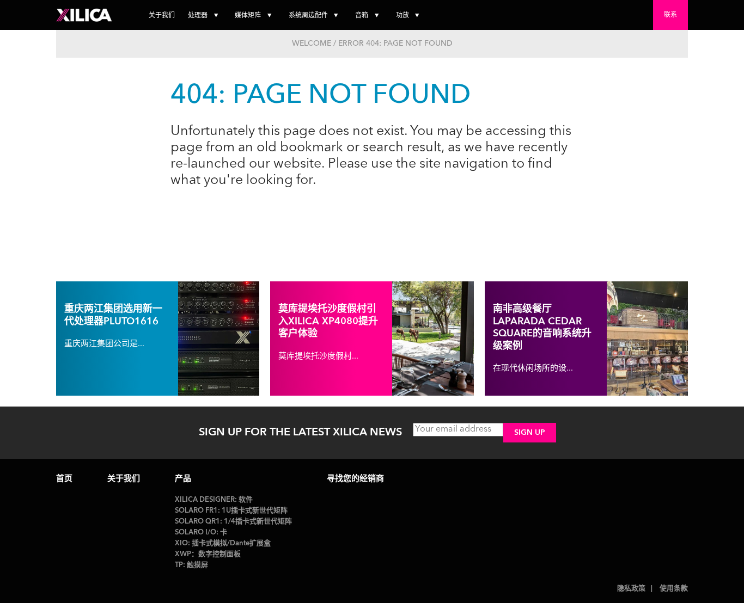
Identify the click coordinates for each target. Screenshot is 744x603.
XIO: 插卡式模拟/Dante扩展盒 (223, 543)
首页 (64, 479)
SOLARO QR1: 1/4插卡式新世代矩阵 (233, 521)
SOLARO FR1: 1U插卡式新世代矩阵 (231, 510)
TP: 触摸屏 (191, 565)
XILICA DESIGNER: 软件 (214, 499)
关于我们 (162, 16)
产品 (183, 479)
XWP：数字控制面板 (208, 554)
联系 (670, 15)
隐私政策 (631, 588)
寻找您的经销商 (355, 479)
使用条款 (674, 588)
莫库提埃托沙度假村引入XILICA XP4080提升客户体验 (328, 321)
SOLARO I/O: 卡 (201, 532)
